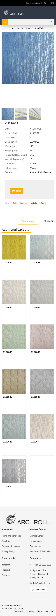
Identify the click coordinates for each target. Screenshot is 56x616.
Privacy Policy (8, 551)
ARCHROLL (18, 605)
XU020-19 (7, 442)
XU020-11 (35, 263)
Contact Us (40, 589)
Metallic (34, 203)
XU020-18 (35, 397)
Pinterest (6, 575)
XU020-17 (7, 397)
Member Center (36, 536)
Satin (15, 203)
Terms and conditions (11, 536)
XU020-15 (7, 352)
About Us (6, 541)
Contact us (19, 611)
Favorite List (35, 546)
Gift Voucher (42, 611)
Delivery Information (11, 546)
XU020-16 (35, 352)
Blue (42, 203)
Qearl (28, 28)
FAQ (52, 611)
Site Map (30, 611)
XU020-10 (7, 263)
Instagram (6, 565)
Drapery (23, 203)
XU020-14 (35, 307)
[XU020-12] (8, 114)
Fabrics (20, 28)
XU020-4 (35, 442)
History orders (36, 541)
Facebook (6, 570)
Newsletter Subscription (40, 551)
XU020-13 (7, 307)
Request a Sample (17, 190)
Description (28, 221)
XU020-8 (7, 486)
